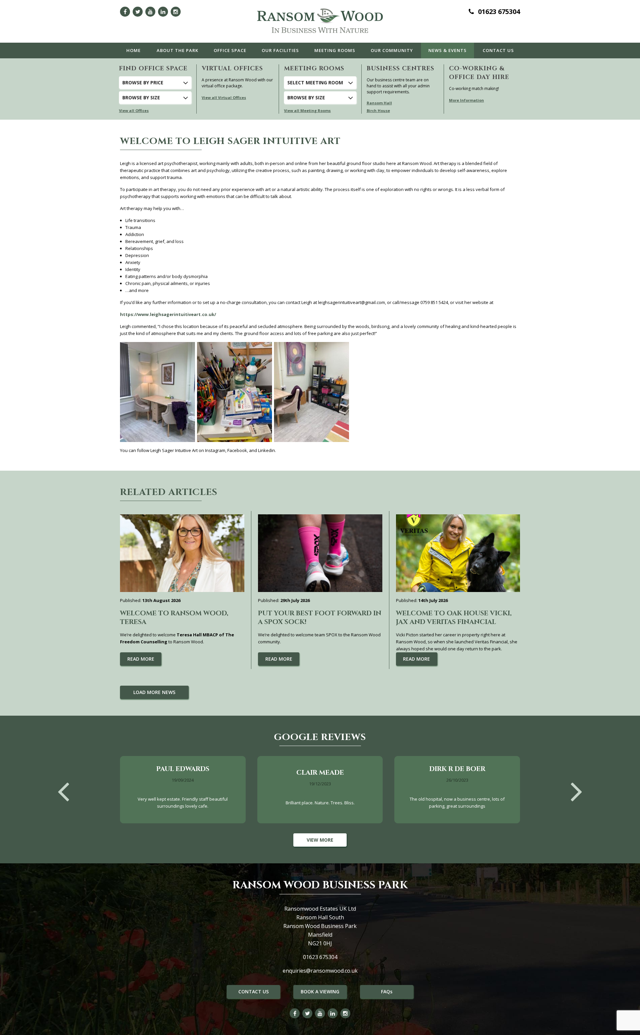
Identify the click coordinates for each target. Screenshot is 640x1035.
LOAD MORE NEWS (154, 692)
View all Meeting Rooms (307, 110)
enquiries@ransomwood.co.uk (320, 970)
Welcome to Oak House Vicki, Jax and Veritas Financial (454, 617)
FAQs (386, 991)
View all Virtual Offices (224, 97)
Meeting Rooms (334, 50)
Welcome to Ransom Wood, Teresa (174, 617)
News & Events (447, 50)
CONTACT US (253, 991)
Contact (498, 50)
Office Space (230, 50)
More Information (466, 100)
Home (133, 50)
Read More (140, 659)
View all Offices (134, 110)
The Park (177, 50)
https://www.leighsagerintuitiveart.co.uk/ (168, 314)
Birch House (378, 110)
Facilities (280, 50)
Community (392, 50)
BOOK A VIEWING (320, 991)
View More (320, 840)
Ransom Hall (379, 102)
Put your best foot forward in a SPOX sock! (319, 617)
